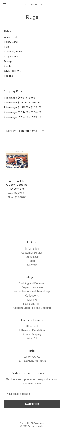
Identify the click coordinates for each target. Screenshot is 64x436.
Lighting (32, 299)
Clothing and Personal (32, 283)
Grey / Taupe (11, 56)
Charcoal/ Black (13, 51)
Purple (7, 66)
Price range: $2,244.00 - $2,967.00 (22, 112)
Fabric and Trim (32, 303)
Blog (32, 260)
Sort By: (11, 131)
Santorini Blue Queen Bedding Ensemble (17, 184)
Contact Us (32, 256)
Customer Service (32, 252)
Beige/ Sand (11, 41)
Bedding (8, 75)
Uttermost (32, 326)
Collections (32, 295)
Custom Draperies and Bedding (32, 307)
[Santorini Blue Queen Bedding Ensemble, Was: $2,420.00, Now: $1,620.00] (17, 160)
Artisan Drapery (32, 334)
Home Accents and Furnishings (32, 291)
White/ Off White (13, 71)
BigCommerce (38, 423)
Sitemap (32, 265)
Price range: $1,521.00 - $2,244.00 (22, 107)
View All (32, 338)
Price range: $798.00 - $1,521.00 (22, 102)
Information (32, 248)
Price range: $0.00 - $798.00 (19, 97)
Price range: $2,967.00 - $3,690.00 (22, 117)
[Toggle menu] (4, 4)
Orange (8, 61)
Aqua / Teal (10, 37)
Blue (6, 46)
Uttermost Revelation (32, 330)
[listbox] (31, 131)
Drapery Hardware (32, 287)
